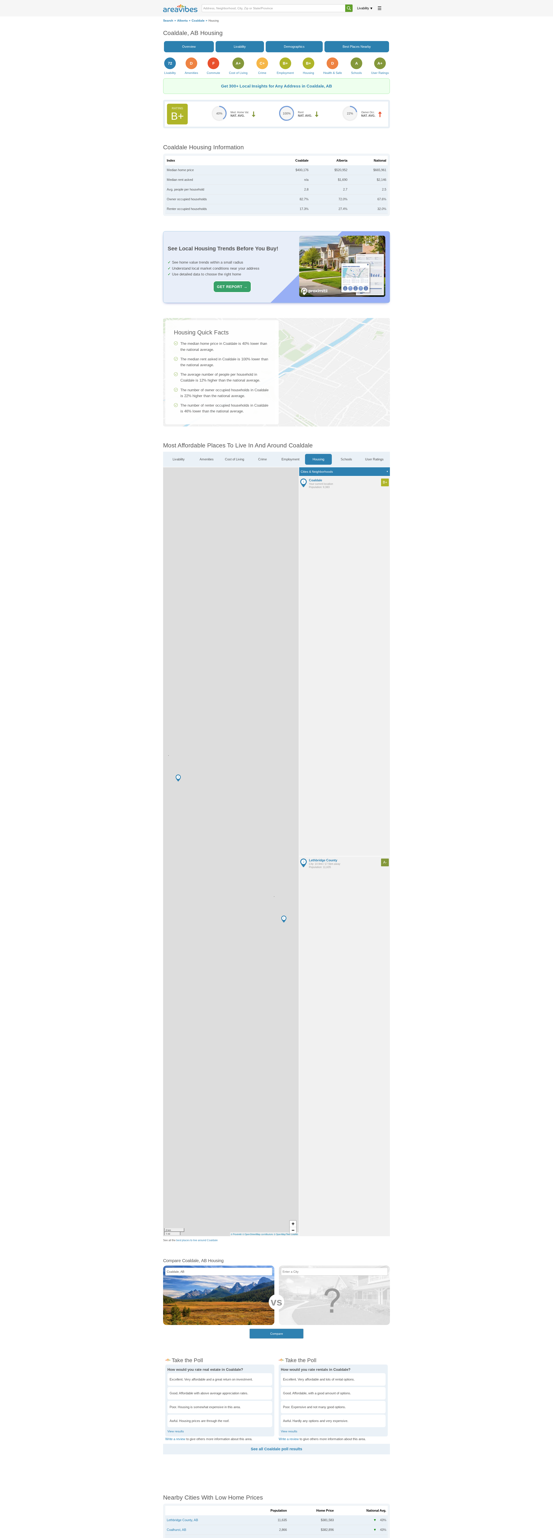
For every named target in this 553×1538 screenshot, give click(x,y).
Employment (290, 459)
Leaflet (294, 1234)
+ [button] (293, 1223)
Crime (262, 459)
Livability (363, 8)
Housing (318, 459)
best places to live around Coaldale (197, 1240)
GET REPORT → (232, 287)
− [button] (293, 1230)
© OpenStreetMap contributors (257, 1234)
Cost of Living (234, 459)
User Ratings (374, 459)
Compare (276, 1333)
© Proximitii (236, 1234)
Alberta (182, 20)
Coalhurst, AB (176, 1530)
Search (168, 20)
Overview (189, 46)
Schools (346, 459)
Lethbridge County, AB (182, 1520)
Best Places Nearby (357, 46)
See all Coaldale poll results (276, 1449)
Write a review (175, 1439)
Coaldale (198, 20)
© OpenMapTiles (282, 1234)
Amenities (207, 459)
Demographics (294, 46)
